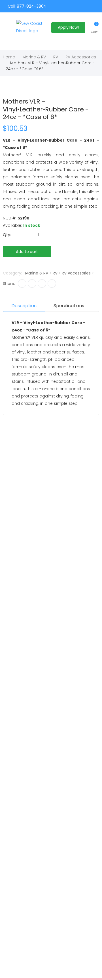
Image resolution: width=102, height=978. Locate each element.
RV (55, 57)
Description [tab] (24, 305)
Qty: (7, 235)
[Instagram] (42, 283)
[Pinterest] (52, 283)
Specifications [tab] (69, 305)
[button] (94, 27)
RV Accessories (80, 57)
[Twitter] (32, 283)
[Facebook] (22, 283)
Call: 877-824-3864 (27, 6)
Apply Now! (68, 27)
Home (9, 57)
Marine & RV (34, 57)
